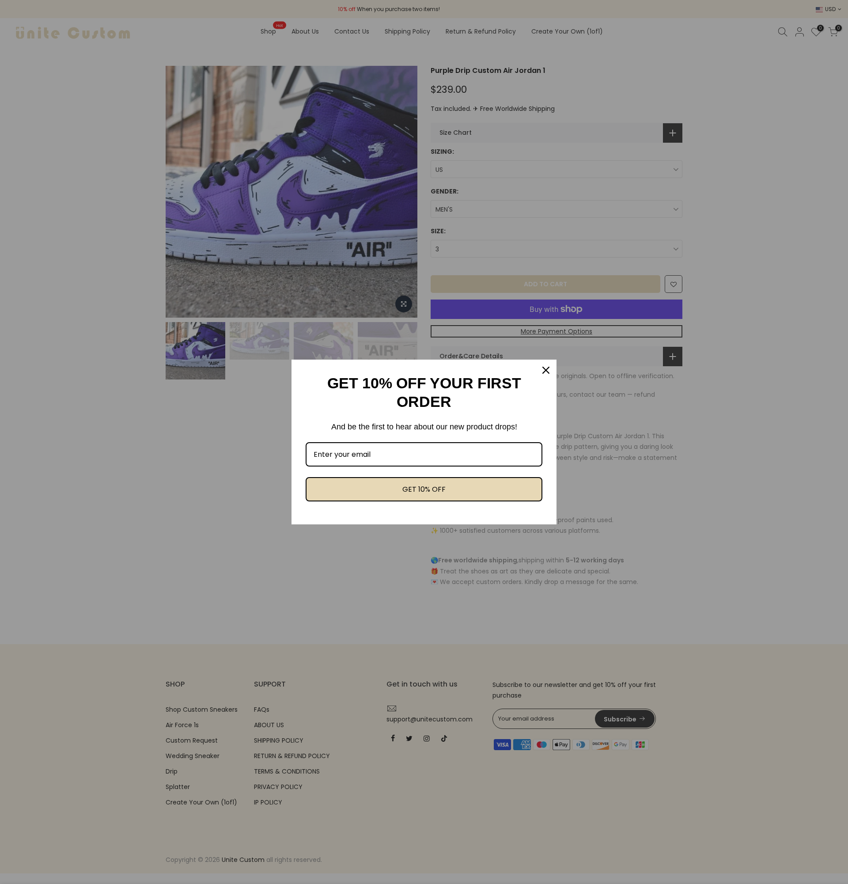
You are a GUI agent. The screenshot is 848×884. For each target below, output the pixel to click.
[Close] (545, 370)
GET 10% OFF (424, 489)
